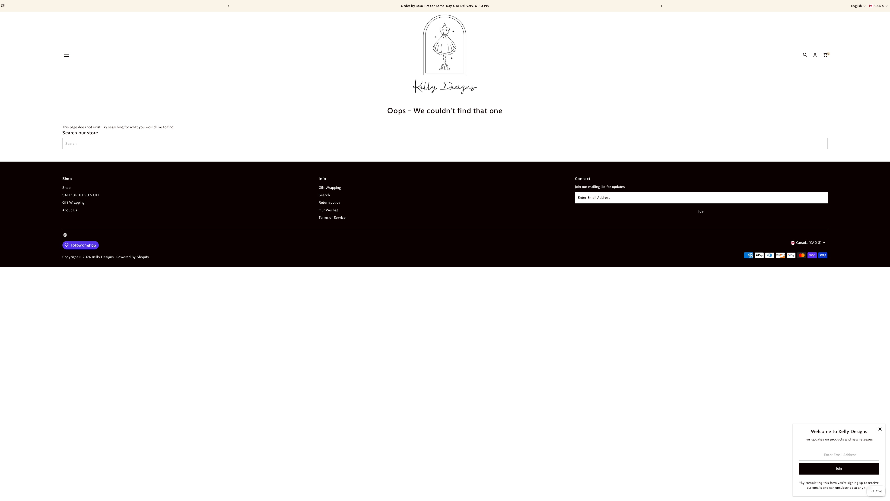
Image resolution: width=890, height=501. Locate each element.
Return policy (329, 202)
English (856, 6)
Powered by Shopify (132, 257)
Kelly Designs (103, 257)
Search (324, 195)
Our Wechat (328, 210)
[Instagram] (3, 5)
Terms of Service (332, 217)
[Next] (661, 6)
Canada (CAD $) (809, 243)
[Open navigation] (66, 55)
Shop (66, 188)
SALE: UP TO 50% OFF (81, 195)
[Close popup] (880, 429)
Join (701, 211)
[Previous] (228, 6)
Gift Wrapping (73, 202)
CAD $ (879, 6)
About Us (69, 210)
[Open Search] (805, 55)
